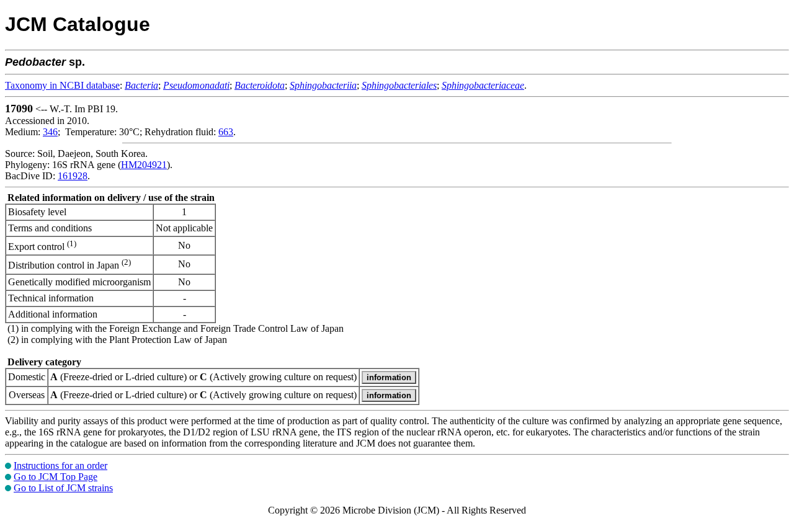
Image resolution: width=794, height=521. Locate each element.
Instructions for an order (60, 465)
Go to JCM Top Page (55, 476)
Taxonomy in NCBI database (62, 85)
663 (225, 132)
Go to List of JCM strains (63, 488)
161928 (72, 176)
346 (50, 132)
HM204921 (144, 164)
